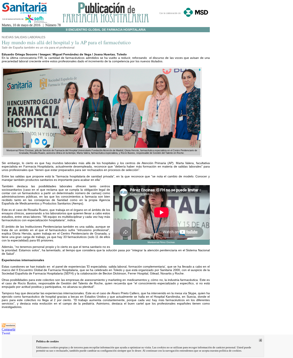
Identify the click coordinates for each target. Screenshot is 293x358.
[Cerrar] (260, 340)
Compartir (8, 329)
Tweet (6, 333)
